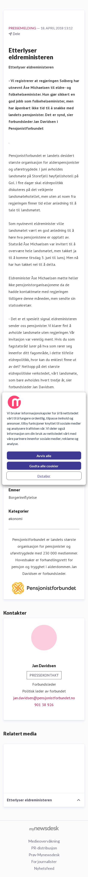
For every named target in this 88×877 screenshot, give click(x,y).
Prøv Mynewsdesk (44, 854)
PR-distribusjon (44, 848)
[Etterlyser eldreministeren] (44, 768)
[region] (44, 438)
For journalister (44, 861)
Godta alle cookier (44, 466)
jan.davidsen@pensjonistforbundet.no (44, 697)
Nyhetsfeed (44, 868)
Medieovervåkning (44, 841)
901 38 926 (44, 704)
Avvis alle (44, 455)
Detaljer (43, 476)
